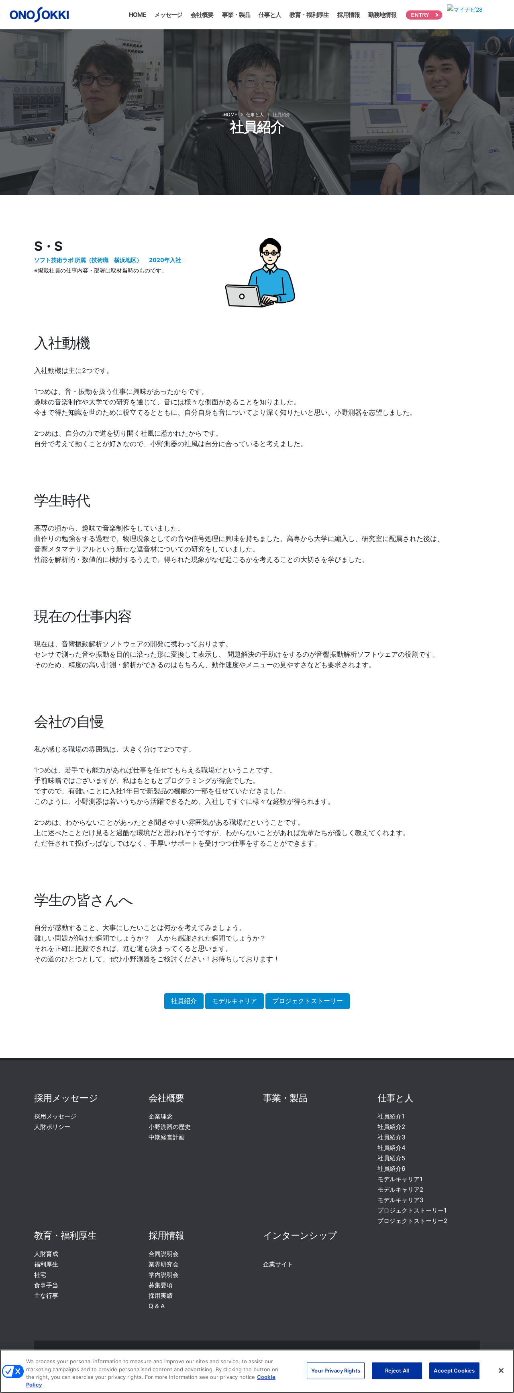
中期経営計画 (167, 1137)
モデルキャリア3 (400, 1200)
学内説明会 (164, 1274)
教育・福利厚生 (309, 14)
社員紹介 (184, 1001)
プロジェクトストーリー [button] (307, 1001)
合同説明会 (164, 1254)
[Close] (501, 1370)
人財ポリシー (52, 1127)
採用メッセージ (66, 1097)
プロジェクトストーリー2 (412, 1221)
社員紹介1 (390, 1116)
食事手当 (46, 1285)
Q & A (157, 1306)
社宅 (40, 1274)
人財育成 (46, 1254)
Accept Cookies (454, 1370)
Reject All (397, 1370)
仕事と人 (270, 14)
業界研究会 (164, 1264)
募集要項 (161, 1285)
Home (230, 114)
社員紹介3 (391, 1137)
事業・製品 (236, 14)
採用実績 (161, 1295)
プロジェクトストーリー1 (412, 1210)
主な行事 (46, 1295)
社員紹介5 (391, 1158)
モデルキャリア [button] (234, 1001)
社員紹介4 (391, 1147)
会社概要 (202, 14)
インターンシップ (300, 1235)
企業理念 (161, 1116)
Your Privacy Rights (335, 1370)
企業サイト (278, 1264)
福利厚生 (46, 1264)
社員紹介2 (391, 1127)
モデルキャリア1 (399, 1179)
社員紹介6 (391, 1168)
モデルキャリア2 (400, 1189)
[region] (257, 1371)
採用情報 (348, 14)
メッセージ (168, 14)
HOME (137, 14)
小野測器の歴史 (170, 1127)
